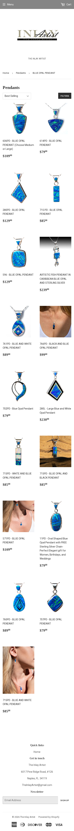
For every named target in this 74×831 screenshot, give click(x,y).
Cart (68, 4)
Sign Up (64, 800)
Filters (65, 96)
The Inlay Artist (27, 817)
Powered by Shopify (48, 817)
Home (6, 73)
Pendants (21, 73)
